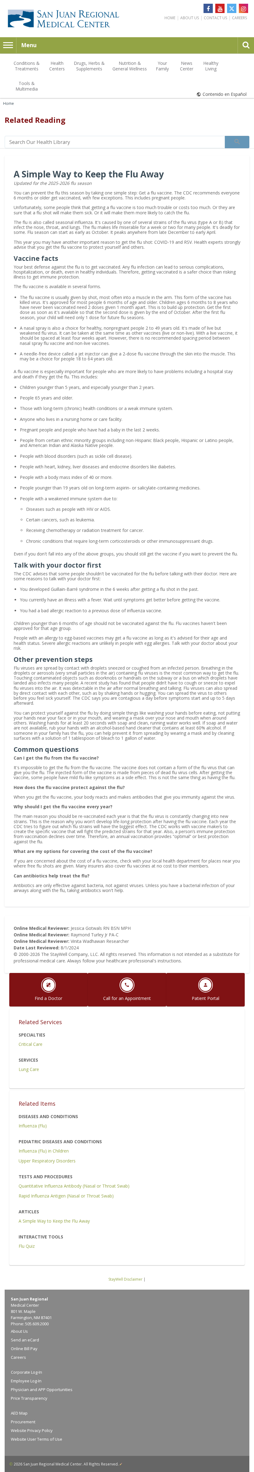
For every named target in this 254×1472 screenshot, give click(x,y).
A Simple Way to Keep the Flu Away (54, 1221)
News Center (186, 66)
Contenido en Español (225, 94)
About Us (189, 17)
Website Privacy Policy (32, 1430)
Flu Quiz (27, 1246)
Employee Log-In (26, 1381)
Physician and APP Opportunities (41, 1389)
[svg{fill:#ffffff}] (231, 8)
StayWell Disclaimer (125, 1279)
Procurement (23, 1422)
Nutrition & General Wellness (129, 66)
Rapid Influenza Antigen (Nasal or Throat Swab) (66, 1196)
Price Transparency (29, 1398)
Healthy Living (210, 66)
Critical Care (30, 1044)
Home (169, 17)
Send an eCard (25, 1340)
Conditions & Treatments (27, 66)
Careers (239, 17)
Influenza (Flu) (33, 1126)
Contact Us (215, 17)
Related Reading (35, 120)
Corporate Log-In (26, 1372)
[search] (115, 142)
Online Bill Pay (24, 1348)
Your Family (162, 66)
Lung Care (29, 1069)
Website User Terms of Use (36, 1439)
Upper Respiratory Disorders (47, 1161)
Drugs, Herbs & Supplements (89, 66)
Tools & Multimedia (26, 86)
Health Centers (57, 66)
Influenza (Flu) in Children (44, 1151)
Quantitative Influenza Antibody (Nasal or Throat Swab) (74, 1186)
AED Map (19, 1413)
